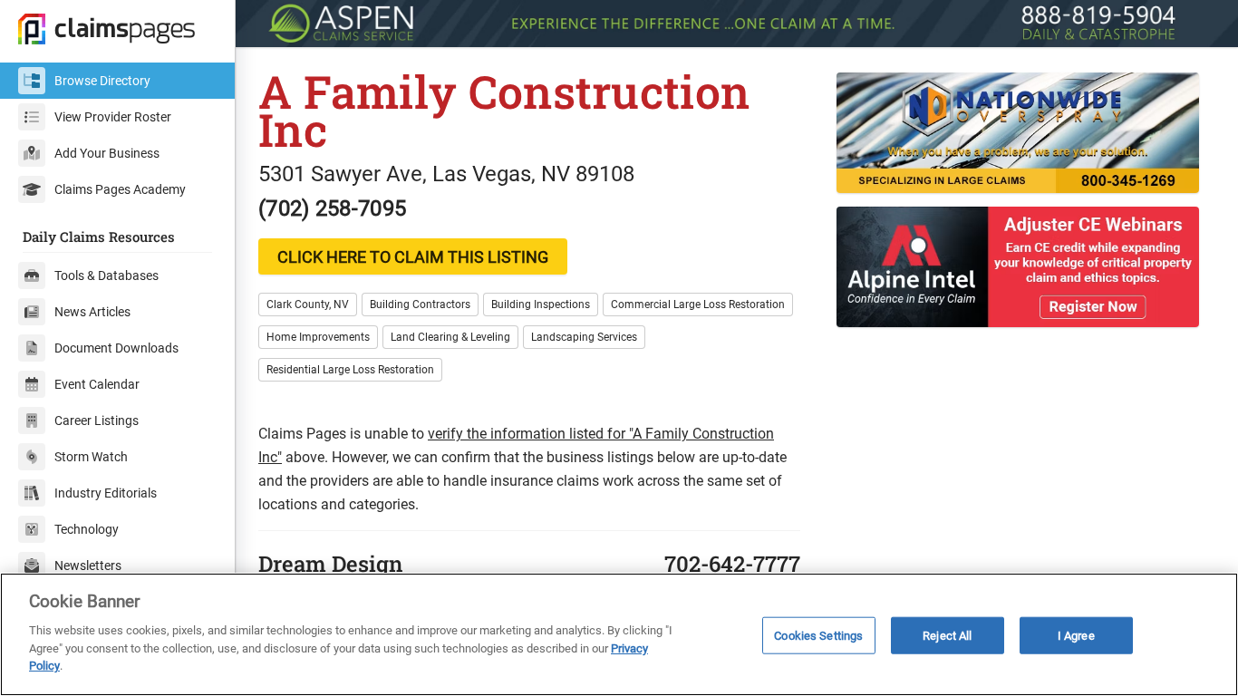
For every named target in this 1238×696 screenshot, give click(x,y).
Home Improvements (318, 337)
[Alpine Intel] (1026, 267)
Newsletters (87, 565)
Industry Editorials (105, 493)
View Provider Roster (112, 117)
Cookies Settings (818, 635)
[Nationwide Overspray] (1026, 132)
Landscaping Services (584, 337)
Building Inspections (540, 304)
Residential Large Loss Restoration (350, 369)
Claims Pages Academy (120, 189)
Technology (86, 529)
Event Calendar (97, 384)
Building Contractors (420, 304)
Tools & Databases (106, 275)
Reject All (947, 635)
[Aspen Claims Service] (737, 23)
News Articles (92, 311)
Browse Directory (102, 80)
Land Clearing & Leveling (450, 337)
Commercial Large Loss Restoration (698, 304)
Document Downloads (116, 348)
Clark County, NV (307, 304)
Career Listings (96, 420)
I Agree (1076, 635)
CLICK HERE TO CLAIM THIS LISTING (412, 256)
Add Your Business (107, 153)
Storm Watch (91, 457)
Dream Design (330, 563)
